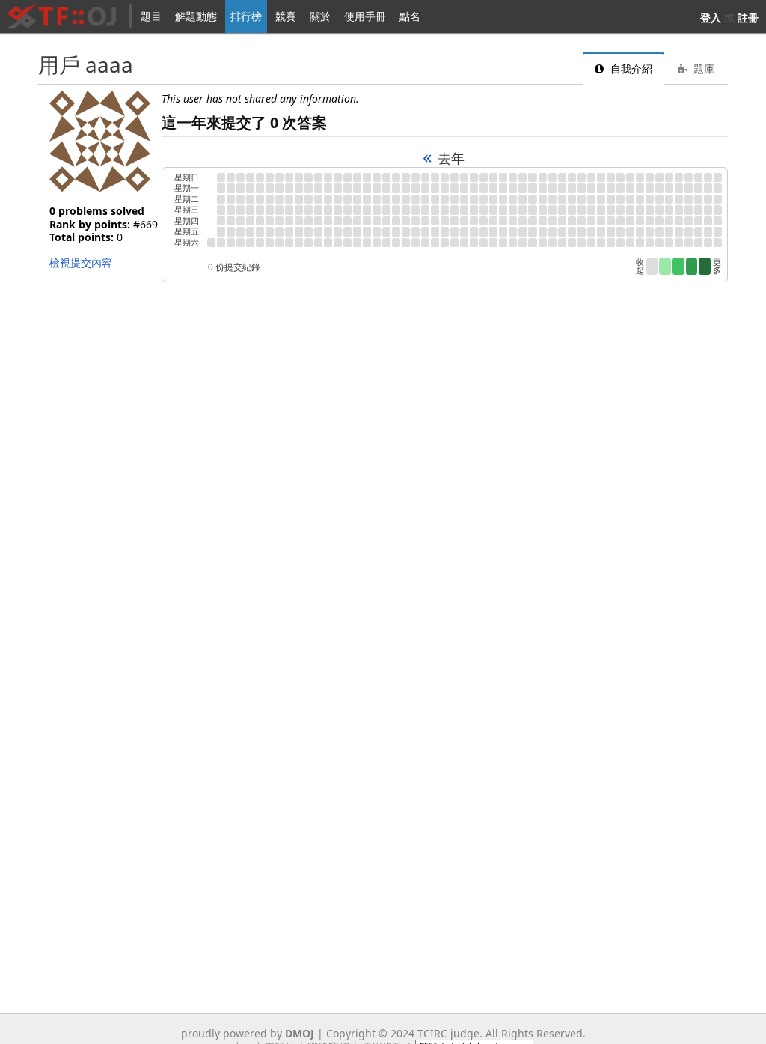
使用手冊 (365, 16)
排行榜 (246, 16)
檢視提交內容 (80, 262)
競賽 (285, 16)
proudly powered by (247, 1033)
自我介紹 (629, 68)
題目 (151, 16)
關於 (320, 16)
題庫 (702, 68)
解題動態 (196, 16)
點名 (409, 16)
